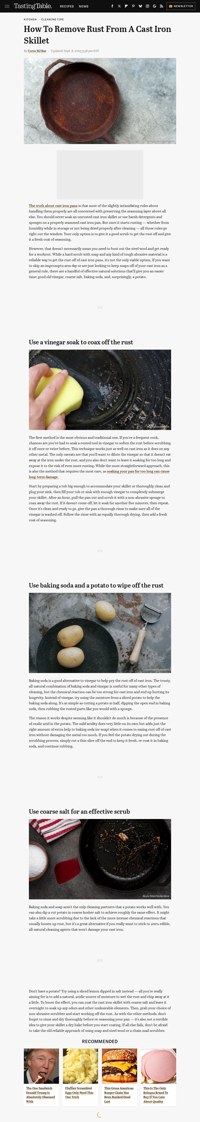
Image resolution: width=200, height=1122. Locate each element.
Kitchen (30, 19)
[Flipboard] (126, 6)
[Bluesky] (140, 6)
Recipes (67, 6)
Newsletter (183, 6)
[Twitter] (119, 6)
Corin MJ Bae (37, 50)
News (83, 6)
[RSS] (161, 6)
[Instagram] (147, 6)
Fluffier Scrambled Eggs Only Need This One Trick (79, 1092)
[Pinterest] (133, 6)
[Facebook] (112, 6)
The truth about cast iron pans (53, 205)
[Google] (154, 6)
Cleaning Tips (52, 19)
